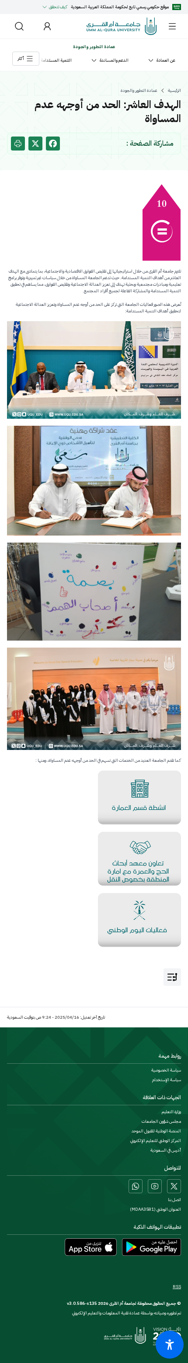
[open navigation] (172, 977)
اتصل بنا (174, 1200)
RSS (177, 1287)
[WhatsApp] (136, 1186)
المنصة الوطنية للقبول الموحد (156, 1131)
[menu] (172, 26)
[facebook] (53, 144)
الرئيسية (174, 91)
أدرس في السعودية (165, 1150)
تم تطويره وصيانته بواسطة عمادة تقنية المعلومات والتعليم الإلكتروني (126, 1313)
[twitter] (35, 144)
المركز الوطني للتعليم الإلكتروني (155, 1141)
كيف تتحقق (58, 7)
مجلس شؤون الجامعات (161, 1121)
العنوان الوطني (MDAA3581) (155, 1209)
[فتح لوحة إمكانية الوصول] (170, 1345)
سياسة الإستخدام (166, 1080)
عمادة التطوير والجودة (139, 91)
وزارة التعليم (171, 1112)
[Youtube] (155, 1186)
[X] (174, 1186)
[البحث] (19, 26)
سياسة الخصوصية (166, 1070)
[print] (18, 144)
